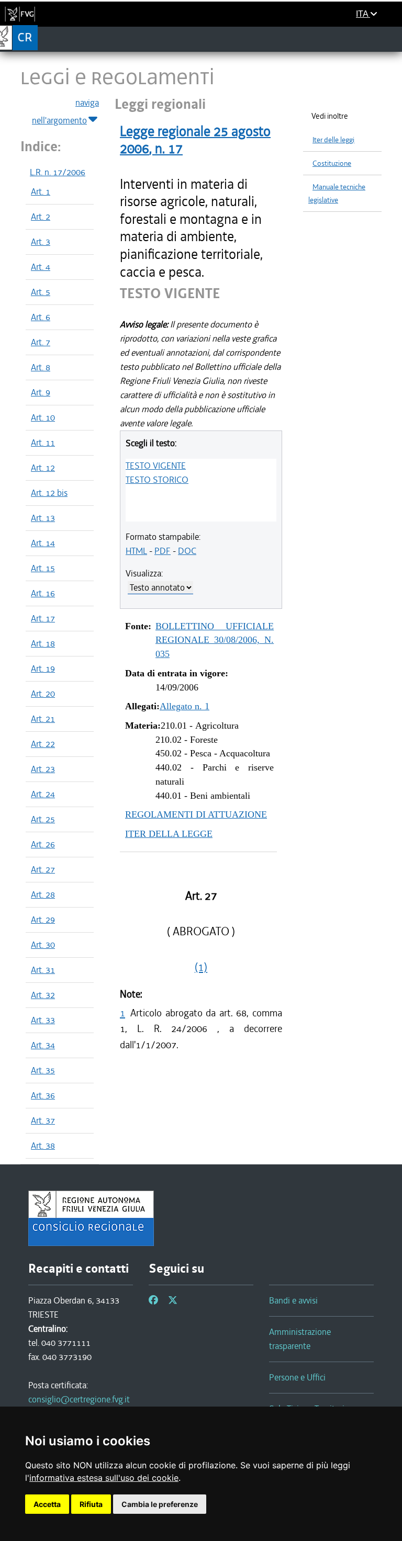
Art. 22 (43, 744)
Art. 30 (43, 944)
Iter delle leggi (333, 140)
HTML (136, 551)
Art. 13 (43, 518)
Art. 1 (40, 191)
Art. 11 (43, 442)
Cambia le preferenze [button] (159, 1504)
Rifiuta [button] (91, 1504)
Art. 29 (43, 919)
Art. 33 (43, 1020)
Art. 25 (43, 819)
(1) (201, 967)
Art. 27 (43, 869)
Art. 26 (43, 844)
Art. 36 (43, 1095)
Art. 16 (43, 593)
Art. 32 (43, 995)
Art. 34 (43, 1045)
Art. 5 (40, 292)
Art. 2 (40, 216)
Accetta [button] (47, 1504)
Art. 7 (40, 342)
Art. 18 (43, 643)
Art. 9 (40, 392)
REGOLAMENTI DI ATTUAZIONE (196, 814)
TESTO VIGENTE (156, 465)
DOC (187, 551)
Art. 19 (43, 668)
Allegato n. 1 (184, 706)
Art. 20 (43, 693)
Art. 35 (43, 1070)
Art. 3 (40, 241)
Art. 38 (43, 1145)
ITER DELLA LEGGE (169, 834)
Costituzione (331, 163)
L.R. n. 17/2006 (57, 172)
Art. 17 (43, 618)
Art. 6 (40, 317)
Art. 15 (43, 568)
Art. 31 (43, 970)
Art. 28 (43, 894)
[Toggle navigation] (390, 39)
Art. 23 (43, 769)
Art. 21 (43, 718)
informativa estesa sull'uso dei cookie (103, 1477)
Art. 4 (40, 267)
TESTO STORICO (157, 479)
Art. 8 (40, 367)
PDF (162, 551)
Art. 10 (43, 417)
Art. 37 (43, 1120)
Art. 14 (43, 543)
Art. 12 (43, 467)
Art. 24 (43, 794)
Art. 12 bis (49, 492)
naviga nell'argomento (65, 111)
